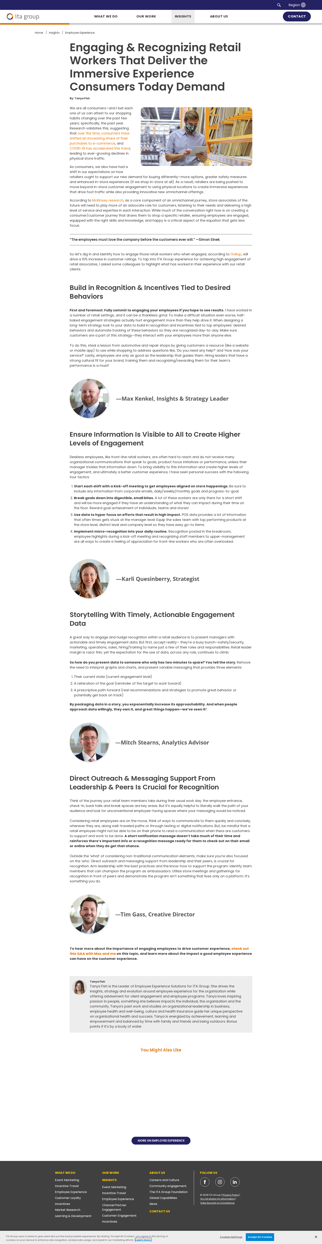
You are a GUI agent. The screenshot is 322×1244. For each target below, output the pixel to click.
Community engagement (168, 1186)
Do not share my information (218, 1198)
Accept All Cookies (260, 1237)
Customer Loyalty (68, 1198)
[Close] (316, 1237)
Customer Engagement (119, 1215)
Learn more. (143, 1240)
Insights (109, 1180)
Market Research (67, 1210)
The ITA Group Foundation (168, 1192)
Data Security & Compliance (218, 1203)
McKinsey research (107, 200)
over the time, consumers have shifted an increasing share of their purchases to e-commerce (99, 138)
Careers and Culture (164, 1180)
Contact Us (159, 1211)
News (153, 1204)
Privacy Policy (230, 1195)
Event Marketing (67, 1180)
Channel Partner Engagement (114, 1207)
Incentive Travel (67, 1186)
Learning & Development (73, 1216)
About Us (157, 1173)
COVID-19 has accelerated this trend (100, 148)
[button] (279, 5)
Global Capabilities (163, 1198)
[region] (161, 1237)
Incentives (62, 1204)
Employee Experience (71, 1192)
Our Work (110, 1173)
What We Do (65, 1173)
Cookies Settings (231, 1237)
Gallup (236, 254)
